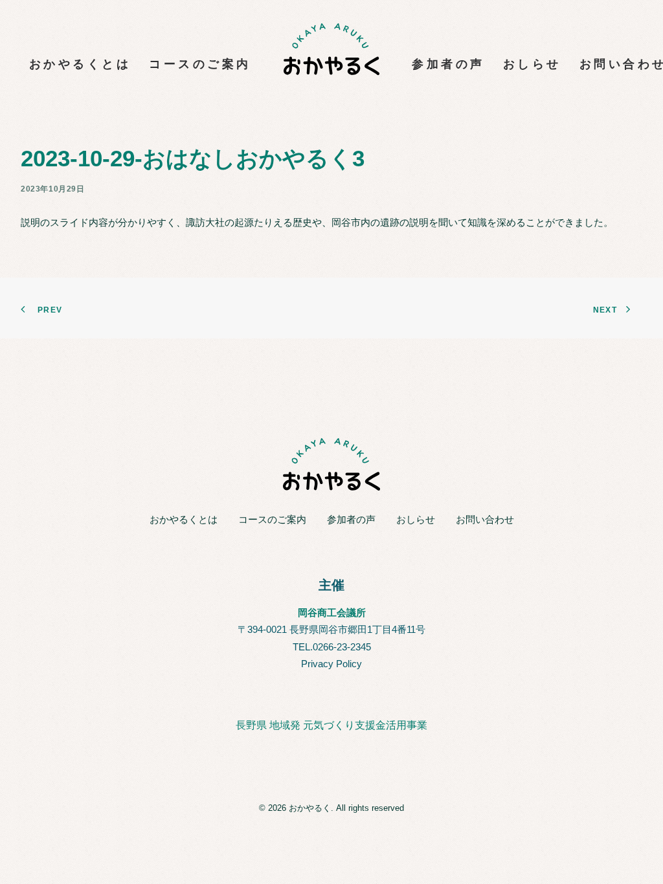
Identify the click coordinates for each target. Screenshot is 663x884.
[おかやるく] (332, 49)
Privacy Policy (331, 663)
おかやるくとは (80, 64)
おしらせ (532, 64)
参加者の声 (448, 64)
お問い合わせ (485, 519)
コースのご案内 (200, 64)
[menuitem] (80, 49)
